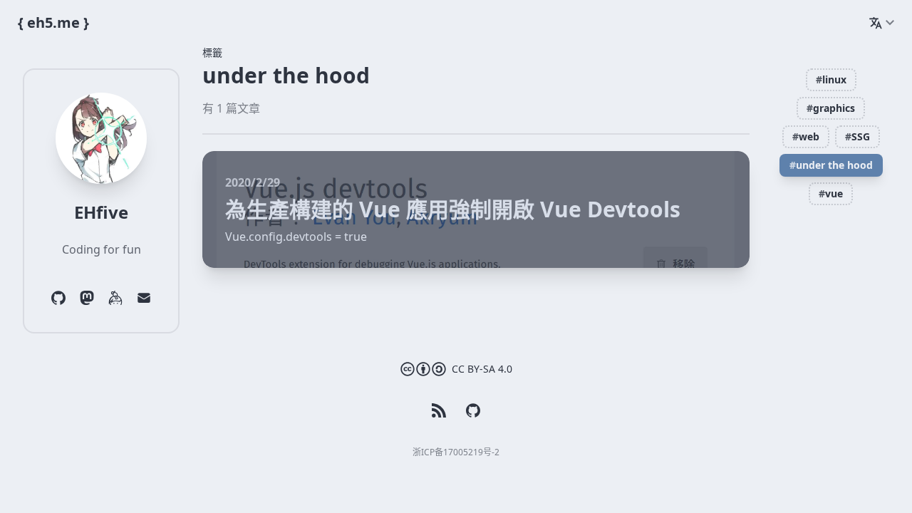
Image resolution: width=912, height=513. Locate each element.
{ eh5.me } (53, 22)
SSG (857, 136)
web (805, 136)
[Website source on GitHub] (473, 410)
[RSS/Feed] (439, 410)
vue (831, 193)
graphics (831, 108)
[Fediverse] (87, 297)
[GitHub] (58, 297)
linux (831, 79)
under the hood (831, 165)
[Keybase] (115, 297)
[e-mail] (144, 297)
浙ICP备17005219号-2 (456, 452)
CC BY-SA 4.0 (482, 368)
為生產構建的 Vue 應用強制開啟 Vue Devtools (452, 209)
